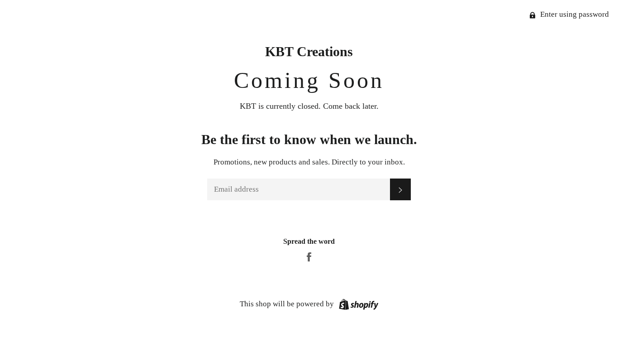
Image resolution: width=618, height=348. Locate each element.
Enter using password (573, 14)
